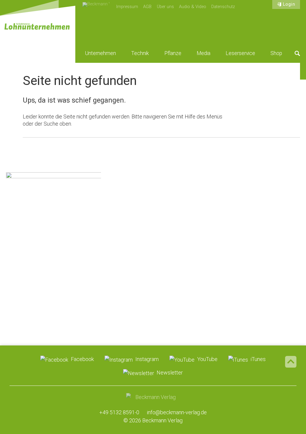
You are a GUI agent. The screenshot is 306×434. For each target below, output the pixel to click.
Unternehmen (100, 53)
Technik (140, 53)
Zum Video (53, 211)
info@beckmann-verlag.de (177, 412)
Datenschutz (223, 6)
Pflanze (172, 53)
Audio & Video (192, 6)
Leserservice (240, 53)
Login (289, 4)
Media (203, 53)
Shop (276, 53)
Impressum (127, 6)
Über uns (165, 6)
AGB (147, 6)
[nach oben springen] (290, 361)
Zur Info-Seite (53, 290)
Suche (297, 53)
